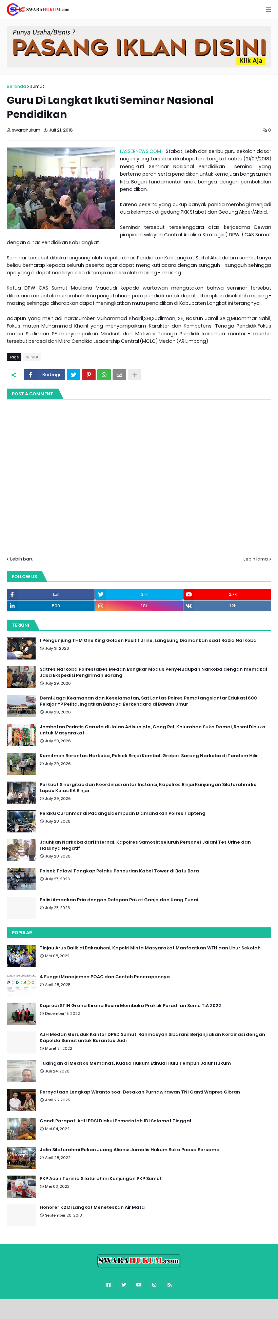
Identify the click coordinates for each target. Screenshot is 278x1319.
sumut (37, 86)
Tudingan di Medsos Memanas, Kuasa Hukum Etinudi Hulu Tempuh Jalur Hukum (135, 1063)
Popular (22, 932)
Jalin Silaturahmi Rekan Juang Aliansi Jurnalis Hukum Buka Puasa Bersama (130, 1150)
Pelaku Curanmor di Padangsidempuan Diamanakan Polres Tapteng (122, 813)
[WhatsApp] (104, 374)
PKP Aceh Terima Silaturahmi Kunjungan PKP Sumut (101, 1179)
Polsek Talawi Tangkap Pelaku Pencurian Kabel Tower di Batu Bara (119, 871)
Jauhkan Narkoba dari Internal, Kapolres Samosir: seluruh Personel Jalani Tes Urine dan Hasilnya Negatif (145, 845)
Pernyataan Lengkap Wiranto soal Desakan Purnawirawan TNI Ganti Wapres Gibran (140, 1092)
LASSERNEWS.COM (140, 151)
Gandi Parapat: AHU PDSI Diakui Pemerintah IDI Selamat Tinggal (115, 1121)
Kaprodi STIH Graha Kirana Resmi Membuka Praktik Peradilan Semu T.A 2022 (130, 1006)
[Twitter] (73, 374)
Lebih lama (255, 559)
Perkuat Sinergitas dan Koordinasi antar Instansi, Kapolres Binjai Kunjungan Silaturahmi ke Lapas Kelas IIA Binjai (148, 788)
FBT (179, 1307)
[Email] (119, 374)
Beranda (16, 86)
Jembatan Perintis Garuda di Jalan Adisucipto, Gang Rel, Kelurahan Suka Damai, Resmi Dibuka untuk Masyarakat (152, 730)
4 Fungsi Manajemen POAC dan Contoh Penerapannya (105, 977)
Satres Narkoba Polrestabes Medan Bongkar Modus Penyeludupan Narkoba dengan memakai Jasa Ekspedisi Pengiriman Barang (153, 672)
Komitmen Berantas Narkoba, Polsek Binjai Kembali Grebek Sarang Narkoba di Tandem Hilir (149, 756)
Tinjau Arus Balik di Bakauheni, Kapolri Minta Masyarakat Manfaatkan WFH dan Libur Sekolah (150, 948)
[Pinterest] (89, 374)
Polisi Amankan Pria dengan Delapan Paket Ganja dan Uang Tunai (119, 900)
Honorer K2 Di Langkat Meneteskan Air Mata (92, 1207)
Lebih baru (22, 559)
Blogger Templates (143, 1307)
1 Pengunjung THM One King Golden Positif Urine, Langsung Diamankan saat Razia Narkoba (148, 640)
